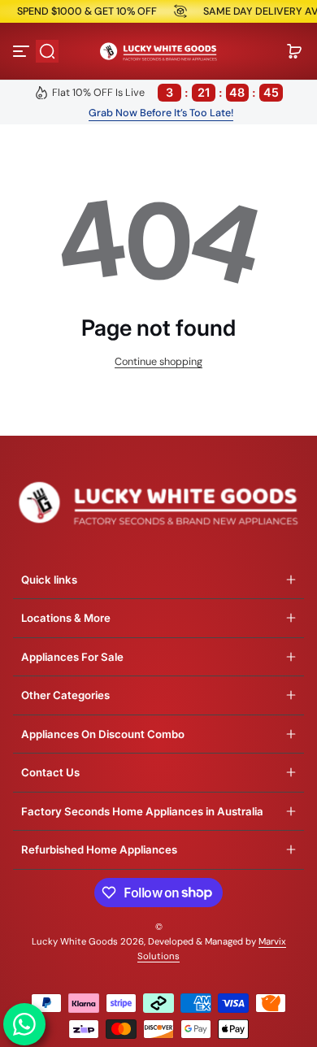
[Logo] (158, 51)
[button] (47, 51)
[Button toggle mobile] (23, 51)
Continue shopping (158, 361)
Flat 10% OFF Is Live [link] (166, 92)
